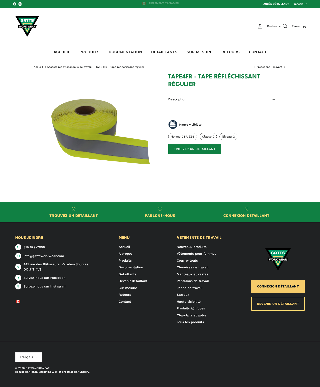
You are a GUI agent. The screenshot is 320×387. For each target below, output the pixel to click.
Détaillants (127, 274)
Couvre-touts (187, 260)
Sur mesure (128, 288)
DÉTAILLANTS (164, 52)
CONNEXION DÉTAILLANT (278, 286)
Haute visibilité (189, 302)
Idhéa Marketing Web (44, 371)
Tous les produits (190, 322)
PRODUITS (89, 52)
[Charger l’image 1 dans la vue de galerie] (102, 130)
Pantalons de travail (193, 281)
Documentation (131, 267)
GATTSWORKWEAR (37, 368)
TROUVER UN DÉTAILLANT (195, 149)
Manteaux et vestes (192, 274)
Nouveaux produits (192, 247)
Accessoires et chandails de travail (69, 66)
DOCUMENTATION (125, 52)
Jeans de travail (190, 288)
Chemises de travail (193, 267)
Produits (125, 260)
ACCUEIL (62, 52)
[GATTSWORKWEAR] (27, 26)
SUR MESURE (199, 52)
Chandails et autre (191, 315)
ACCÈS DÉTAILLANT (276, 3)
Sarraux (183, 295)
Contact (125, 302)
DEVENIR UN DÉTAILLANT (278, 304)
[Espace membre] (260, 26)
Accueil (38, 66)
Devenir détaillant (133, 281)
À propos (126, 254)
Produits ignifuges (191, 308)
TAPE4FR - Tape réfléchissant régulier (120, 66)
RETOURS (230, 52)
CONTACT (258, 52)
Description (177, 99)
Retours (125, 295)
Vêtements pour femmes (196, 254)
